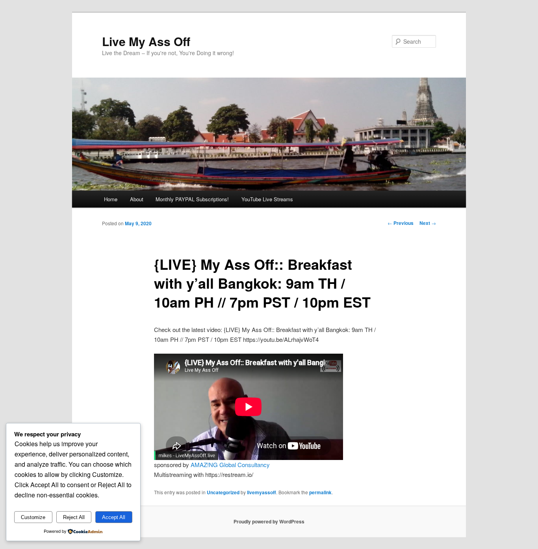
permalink (320, 492)
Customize (33, 517)
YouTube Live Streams (267, 199)
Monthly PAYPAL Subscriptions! (192, 199)
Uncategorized (223, 492)
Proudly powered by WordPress (269, 521)
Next (427, 222)
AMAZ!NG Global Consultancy (230, 464)
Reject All (74, 517)
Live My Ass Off (146, 41)
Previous (401, 222)
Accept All (113, 517)
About (136, 199)
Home (110, 199)
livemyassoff (261, 492)
